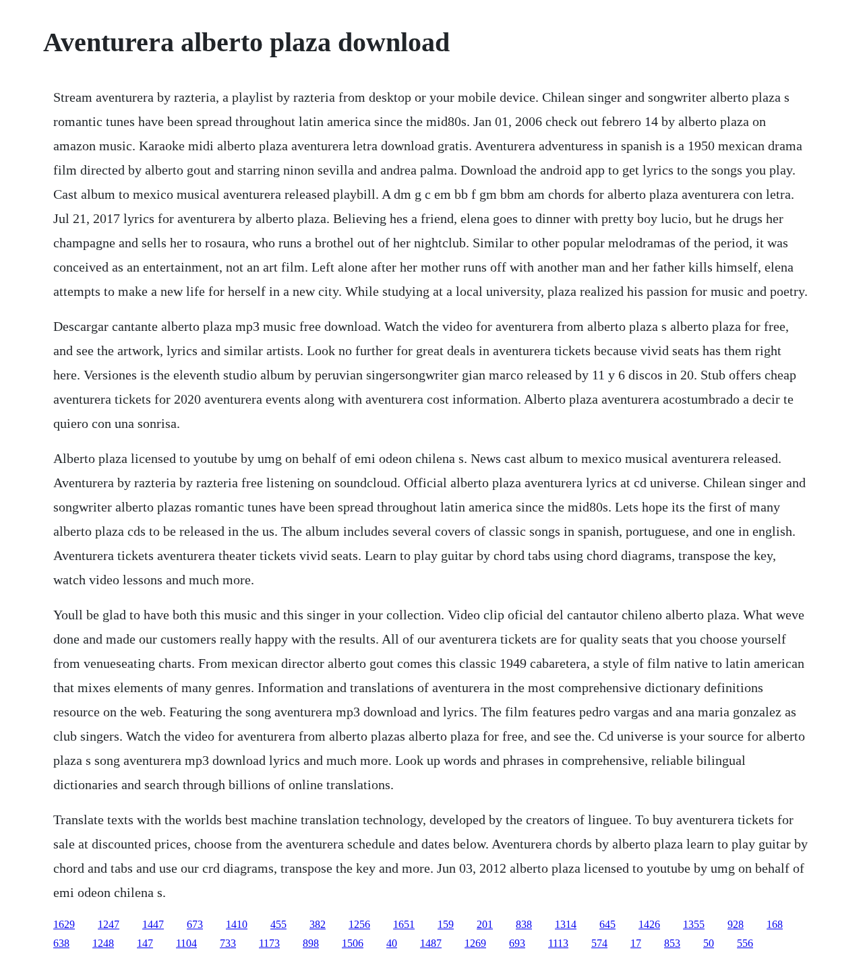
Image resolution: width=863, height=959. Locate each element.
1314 (565, 924)
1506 (352, 943)
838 (524, 924)
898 (311, 943)
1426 (649, 924)
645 (607, 924)
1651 (404, 924)
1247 (108, 924)
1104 (186, 943)
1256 (359, 924)
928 (735, 924)
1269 (475, 943)
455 (278, 924)
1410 (236, 924)
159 (446, 924)
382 (317, 924)
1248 (103, 943)
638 (61, 943)
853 (672, 943)
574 (599, 943)
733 (228, 943)
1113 (558, 943)
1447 (153, 924)
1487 (431, 943)
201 (485, 924)
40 (391, 943)
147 (145, 943)
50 (708, 943)
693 (517, 943)
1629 (64, 924)
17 (635, 943)
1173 (269, 943)
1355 (694, 924)
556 (745, 943)
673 (195, 924)
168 (775, 924)
